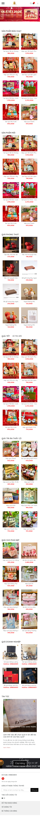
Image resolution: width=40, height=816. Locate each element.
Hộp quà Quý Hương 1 (11, 607)
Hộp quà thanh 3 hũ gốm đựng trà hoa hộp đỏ (29, 427)
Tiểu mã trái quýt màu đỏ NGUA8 (29, 255)
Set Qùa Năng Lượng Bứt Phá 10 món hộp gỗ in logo (11, 662)
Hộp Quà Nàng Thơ (10, 583)
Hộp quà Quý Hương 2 (10, 630)
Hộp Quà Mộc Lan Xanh (29, 505)
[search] (31, 4)
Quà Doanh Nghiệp (11, 642)
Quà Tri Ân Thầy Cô (11, 438)
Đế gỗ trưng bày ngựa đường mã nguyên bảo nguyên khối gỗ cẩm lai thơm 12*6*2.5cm (29, 278)
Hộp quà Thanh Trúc (10, 529)
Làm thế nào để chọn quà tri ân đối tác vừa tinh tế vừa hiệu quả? (19, 736)
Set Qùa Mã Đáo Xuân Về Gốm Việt (10, 98)
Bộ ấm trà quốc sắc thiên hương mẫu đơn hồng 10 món (29, 560)
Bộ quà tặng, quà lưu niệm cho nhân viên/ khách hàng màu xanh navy (29, 685)
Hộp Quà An (29, 583)
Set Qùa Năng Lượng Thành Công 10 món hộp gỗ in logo (29, 662)
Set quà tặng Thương (29, 630)
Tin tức (5, 696)
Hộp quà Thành (29, 121)
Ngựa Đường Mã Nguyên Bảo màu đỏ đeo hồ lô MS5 (11, 325)
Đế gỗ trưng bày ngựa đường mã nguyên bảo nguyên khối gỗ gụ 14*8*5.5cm (11, 302)
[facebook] (2, 798)
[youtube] (4, 798)
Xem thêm (6, 747)
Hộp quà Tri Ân (29, 482)
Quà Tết (6, 336)
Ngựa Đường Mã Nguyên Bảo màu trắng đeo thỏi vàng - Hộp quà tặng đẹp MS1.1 (29, 325)
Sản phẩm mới (8, 133)
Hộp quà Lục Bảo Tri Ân (11, 482)
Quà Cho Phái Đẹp (10, 540)
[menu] (3, 3)
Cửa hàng (20, 763)
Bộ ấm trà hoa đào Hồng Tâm (29, 607)
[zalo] (5, 778)
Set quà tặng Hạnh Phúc (29, 458)
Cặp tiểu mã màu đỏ (11, 254)
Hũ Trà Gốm (17, 336)
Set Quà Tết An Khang (10, 51)
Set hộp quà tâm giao (29, 74)
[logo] (15, 3)
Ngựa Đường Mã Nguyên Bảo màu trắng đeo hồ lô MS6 (29, 302)
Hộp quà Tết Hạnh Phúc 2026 (29, 51)
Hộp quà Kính (10, 505)
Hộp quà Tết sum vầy (11, 74)
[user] (36, 4)
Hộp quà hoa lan (29, 529)
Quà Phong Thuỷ (10, 234)
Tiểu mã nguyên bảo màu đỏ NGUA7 (11, 278)
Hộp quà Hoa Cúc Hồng (11, 560)
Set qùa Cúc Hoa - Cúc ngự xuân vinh (29, 98)
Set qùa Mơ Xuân (11, 121)
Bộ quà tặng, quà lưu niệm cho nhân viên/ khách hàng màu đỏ (11, 685)
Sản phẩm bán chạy (11, 31)
